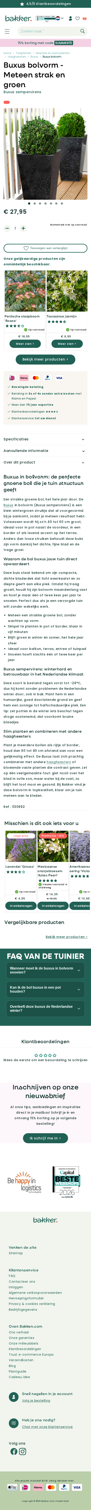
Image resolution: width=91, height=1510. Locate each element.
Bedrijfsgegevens (23, 1309)
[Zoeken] (82, 31)
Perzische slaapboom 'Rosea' (22, 318)
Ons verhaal (19, 1332)
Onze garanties (21, 1338)
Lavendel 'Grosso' (20, 866)
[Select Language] (59, 20)
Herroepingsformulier (26, 1298)
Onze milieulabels (23, 1343)
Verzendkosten (21, 1360)
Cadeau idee (19, 1377)
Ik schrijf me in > (45, 1138)
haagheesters (59, 762)
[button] (5, 31)
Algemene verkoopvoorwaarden (35, 1292)
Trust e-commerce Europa (32, 1354)
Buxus (34, 56)
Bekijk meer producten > (45, 359)
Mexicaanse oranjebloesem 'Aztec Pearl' (50, 870)
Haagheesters (17, 56)
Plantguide (18, 1371)
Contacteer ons (22, 1281)
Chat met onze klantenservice (47, 1427)
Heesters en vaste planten (53, 53)
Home (7, 53)
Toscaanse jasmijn (62, 316)
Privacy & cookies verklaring (32, 1304)
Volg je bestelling (36, 1400)
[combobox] (52, 31)
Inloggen (16, 1287)
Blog (12, 1366)
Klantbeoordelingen (25, 1349)
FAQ (12, 1276)
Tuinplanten (23, 53)
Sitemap (16, 1253)
